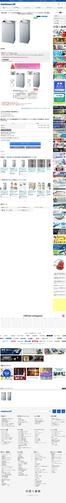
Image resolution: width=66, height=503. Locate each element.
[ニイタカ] (29, 338)
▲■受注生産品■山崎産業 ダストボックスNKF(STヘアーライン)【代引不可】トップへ (35, 108)
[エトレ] (57, 336)
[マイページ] (64, 4)
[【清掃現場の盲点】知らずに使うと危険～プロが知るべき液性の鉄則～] (23, 374)
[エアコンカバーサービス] (20, 336)
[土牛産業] (15, 338)
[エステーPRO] (42, 336)
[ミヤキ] (50, 341)
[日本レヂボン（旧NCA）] (44, 338)
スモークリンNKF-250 (29, 55)
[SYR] (50, 336)
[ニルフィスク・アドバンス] (51, 338)
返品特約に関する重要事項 (5, 140)
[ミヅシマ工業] (42, 341)
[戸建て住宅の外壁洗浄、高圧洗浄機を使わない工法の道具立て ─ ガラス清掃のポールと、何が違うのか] (49, 374)
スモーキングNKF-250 (18, 55)
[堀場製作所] (13, 341)
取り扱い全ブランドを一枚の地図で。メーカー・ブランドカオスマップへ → (33, 343)
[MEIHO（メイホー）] (57, 341)
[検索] (58, 4)
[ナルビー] (22, 338)
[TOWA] (8, 338)
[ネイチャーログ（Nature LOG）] (59, 338)
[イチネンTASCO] (6, 336)
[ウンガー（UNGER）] (13, 336)
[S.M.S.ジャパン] (35, 336)
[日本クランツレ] (37, 338)
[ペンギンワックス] (6, 341)
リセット (64, 388)
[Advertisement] (59, 305)
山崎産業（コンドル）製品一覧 (7, 61)
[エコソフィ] (28, 336)
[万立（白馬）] (28, 341)
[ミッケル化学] (35, 341)
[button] (5, 7)
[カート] (62, 4)
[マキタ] (20, 341)
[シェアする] (34, 16)
